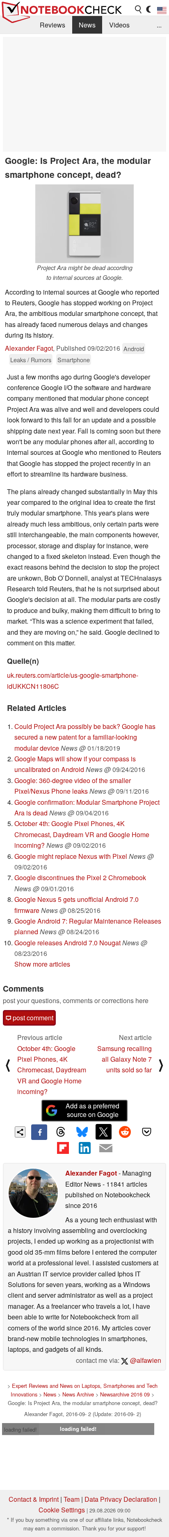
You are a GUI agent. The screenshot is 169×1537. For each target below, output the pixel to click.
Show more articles (42, 964)
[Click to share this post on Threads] (61, 1132)
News (87, 25)
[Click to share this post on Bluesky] (82, 1132)
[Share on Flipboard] (63, 1148)
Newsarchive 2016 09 (125, 1394)
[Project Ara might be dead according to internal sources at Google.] (84, 223)
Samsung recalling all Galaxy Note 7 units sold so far (124, 1059)
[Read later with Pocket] (146, 1132)
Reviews (52, 25)
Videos (119, 25)
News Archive (78, 1394)
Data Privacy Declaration (120, 1499)
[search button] (138, 9)
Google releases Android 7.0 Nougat (67, 942)
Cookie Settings (62, 1509)
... (159, 25)
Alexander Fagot (29, 348)
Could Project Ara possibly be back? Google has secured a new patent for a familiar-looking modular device (84, 737)
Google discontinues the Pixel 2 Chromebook (80, 877)
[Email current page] (106, 1148)
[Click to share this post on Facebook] (39, 1132)
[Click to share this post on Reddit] (125, 1132)
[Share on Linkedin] (84, 1148)
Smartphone (73, 359)
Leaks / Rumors (30, 359)
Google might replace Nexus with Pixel (70, 856)
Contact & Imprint (34, 1499)
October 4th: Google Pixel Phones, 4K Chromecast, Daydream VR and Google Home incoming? (81, 834)
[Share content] (20, 1131)
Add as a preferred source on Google (92, 1110)
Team (72, 1499)
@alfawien (144, 1360)
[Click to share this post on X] (103, 1132)
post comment (32, 1017)
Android (133, 348)
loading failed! (20, 1429)
